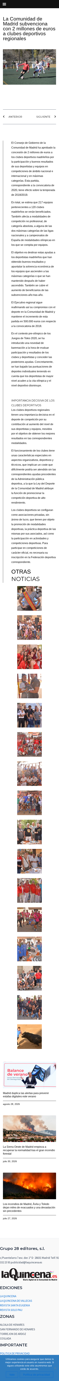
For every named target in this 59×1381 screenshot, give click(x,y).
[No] (55, 1368)
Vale (12, 1374)
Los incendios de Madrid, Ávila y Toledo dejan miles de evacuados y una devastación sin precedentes (29, 1207)
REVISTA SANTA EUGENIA (15, 1305)
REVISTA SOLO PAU (11, 1310)
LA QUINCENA (8, 1296)
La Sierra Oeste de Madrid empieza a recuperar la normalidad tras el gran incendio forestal (29, 1150)
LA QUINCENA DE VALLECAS (16, 1301)
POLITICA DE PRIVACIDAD (15, 1353)
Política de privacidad (36, 1374)
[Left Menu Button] (4, 4)
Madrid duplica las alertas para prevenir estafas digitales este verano (26, 1095)
